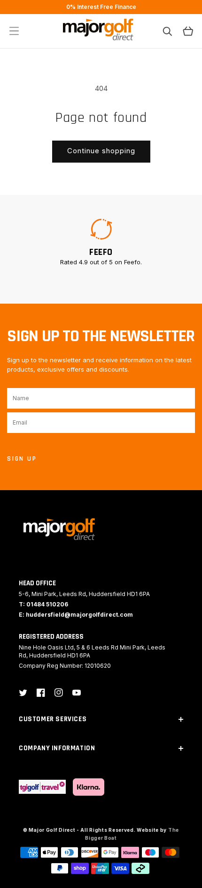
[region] (101, 7)
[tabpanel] (101, 241)
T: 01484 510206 (43, 604)
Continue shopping (101, 150)
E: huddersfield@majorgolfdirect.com (76, 614)
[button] (14, 31)
